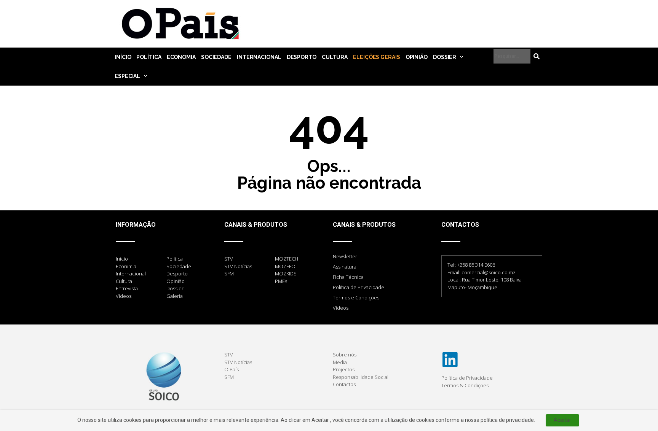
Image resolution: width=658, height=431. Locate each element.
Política (148, 57)
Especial (127, 76)
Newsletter (345, 256)
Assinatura (344, 266)
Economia (181, 57)
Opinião (417, 57)
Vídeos (340, 307)
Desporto (301, 57)
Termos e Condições (356, 297)
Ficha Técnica (348, 277)
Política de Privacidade (358, 287)
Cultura (335, 57)
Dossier (444, 57)
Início (123, 57)
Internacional (259, 57)
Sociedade (216, 57)
